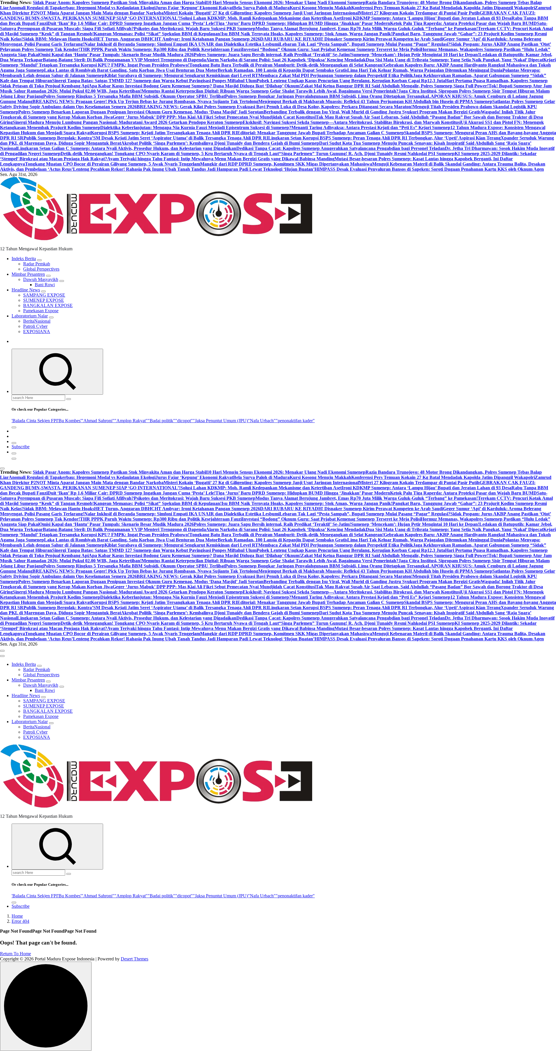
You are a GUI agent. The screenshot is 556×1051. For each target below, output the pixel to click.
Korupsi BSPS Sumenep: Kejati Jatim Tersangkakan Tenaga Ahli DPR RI (164, 132)
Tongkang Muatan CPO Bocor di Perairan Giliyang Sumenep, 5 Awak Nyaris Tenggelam (112, 163)
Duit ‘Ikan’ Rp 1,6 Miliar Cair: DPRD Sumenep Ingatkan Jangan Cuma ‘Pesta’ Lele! (131, 23)
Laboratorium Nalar (30, 315)
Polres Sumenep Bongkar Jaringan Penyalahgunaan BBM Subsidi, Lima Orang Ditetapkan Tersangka (326, 96)
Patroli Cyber (35, 326)
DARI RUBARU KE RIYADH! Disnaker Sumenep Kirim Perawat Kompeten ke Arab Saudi (351, 38)
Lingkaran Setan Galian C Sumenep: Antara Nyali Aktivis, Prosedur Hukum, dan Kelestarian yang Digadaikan (126, 148)
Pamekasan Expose (40, 310)
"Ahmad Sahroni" (97, 420)
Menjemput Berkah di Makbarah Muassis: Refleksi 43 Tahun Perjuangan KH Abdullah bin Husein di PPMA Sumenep (375, 101)
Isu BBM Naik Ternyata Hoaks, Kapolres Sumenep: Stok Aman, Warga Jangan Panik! (307, 33)
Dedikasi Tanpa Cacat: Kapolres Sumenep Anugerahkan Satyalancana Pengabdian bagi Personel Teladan (340, 148)
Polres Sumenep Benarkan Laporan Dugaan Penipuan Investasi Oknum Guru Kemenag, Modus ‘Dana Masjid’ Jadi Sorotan (141, 111)
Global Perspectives (41, 269)
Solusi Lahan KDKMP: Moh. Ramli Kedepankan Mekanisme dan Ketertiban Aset (261, 18)
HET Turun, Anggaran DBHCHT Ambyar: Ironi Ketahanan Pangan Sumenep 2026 (177, 38)
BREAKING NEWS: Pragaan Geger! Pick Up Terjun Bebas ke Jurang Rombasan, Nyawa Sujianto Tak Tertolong (145, 101)
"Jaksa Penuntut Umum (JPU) (220, 420)
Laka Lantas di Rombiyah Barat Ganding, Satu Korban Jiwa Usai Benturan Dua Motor (131, 70)
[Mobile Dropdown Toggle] (39, 260)
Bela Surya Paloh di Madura (261, 7)
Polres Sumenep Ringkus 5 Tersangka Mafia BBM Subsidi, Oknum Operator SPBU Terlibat (134, 96)
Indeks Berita (24, 258)
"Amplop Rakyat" (131, 420)
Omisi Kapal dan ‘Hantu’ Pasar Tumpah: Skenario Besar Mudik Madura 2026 (116, 54)
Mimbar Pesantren (28, 274)
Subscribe (21, 446)
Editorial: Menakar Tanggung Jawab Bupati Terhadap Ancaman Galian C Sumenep (320, 132)
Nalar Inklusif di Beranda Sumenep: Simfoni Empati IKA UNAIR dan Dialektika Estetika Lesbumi (181, 44)
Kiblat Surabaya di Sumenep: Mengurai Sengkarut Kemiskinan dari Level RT (181, 75)
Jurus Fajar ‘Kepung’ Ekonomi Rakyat (194, 7)
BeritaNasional (36, 321)
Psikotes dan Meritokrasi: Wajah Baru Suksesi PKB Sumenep (194, 28)
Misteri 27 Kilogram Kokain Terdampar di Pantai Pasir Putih (419, 12)
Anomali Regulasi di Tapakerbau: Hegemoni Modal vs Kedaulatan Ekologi (82, 7)
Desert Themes (134, 958)
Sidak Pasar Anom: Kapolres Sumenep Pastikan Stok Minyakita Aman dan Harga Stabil (120, 2)
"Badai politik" (161, 420)
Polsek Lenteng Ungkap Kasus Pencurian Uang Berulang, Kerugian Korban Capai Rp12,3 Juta (351, 80)
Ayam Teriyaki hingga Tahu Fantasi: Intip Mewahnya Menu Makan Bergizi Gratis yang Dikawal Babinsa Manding (220, 158)
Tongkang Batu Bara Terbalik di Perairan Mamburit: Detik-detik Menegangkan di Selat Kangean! (286, 65)
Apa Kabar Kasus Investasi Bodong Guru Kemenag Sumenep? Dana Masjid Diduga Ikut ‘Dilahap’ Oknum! (195, 85)
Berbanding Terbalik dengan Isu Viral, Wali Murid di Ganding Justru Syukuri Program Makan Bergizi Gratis (372, 111)
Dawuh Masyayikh (40, 279)
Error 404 (20, 921)
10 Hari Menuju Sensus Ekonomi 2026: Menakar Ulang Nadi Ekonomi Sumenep (286, 2)
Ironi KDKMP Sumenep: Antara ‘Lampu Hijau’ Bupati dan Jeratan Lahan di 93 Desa (426, 18)
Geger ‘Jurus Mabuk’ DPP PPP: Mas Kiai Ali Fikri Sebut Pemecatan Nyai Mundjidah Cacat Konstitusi (214, 117)
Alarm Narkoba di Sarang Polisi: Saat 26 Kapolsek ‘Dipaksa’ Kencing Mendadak (286, 59)
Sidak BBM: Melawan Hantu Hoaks (58, 38)
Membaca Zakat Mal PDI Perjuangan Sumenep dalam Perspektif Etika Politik (335, 75)
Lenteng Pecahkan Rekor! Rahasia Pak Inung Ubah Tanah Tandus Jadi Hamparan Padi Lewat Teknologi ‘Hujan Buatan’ (193, 169)
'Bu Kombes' (69, 420)
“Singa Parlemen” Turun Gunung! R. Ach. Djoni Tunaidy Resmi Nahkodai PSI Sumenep (367, 153)
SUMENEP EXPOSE (43, 300)
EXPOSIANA (36, 331)
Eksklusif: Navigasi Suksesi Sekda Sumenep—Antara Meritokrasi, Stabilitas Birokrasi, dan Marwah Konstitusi (352, 122)
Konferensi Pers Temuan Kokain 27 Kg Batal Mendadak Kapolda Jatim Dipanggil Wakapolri (443, 7)
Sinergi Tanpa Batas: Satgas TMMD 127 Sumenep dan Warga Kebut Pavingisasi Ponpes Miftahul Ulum (154, 80)
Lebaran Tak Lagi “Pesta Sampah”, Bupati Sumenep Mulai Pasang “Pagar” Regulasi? (364, 44)
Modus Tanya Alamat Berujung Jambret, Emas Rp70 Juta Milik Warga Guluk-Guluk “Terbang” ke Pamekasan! (366, 28)
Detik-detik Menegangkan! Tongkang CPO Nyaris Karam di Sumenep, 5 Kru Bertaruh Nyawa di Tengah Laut (170, 153)
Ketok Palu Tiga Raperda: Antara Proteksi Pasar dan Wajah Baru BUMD (463, 23)
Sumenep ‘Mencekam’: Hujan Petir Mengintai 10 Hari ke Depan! (415, 54)
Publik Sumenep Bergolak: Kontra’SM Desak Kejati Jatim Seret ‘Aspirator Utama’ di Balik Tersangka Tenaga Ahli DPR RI (145, 137)
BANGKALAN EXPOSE (48, 305)
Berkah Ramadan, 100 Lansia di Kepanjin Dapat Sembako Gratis (282, 70)
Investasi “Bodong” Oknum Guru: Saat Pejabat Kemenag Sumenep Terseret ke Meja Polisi (331, 49)
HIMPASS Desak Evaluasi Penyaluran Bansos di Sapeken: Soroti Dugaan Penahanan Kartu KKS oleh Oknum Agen (429, 169)
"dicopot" (184, 420)
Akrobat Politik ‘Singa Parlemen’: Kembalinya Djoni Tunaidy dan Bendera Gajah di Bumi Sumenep (220, 143)
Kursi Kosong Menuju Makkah (320, 7)
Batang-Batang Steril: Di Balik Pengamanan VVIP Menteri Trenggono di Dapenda (124, 59)
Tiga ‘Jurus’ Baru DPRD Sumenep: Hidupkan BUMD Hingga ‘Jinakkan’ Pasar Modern (302, 23)
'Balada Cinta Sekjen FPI (35, 420)
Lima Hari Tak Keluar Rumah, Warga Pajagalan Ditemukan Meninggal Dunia (424, 70)
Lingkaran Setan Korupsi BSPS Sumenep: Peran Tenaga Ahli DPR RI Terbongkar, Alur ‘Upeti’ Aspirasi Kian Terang (384, 137)
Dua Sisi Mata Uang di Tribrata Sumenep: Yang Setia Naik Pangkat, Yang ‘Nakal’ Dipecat (454, 59)
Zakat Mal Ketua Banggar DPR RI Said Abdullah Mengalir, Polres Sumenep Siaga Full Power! (395, 85)
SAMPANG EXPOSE (44, 295)
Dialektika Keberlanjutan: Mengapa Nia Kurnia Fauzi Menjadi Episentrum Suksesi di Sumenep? (195, 127)
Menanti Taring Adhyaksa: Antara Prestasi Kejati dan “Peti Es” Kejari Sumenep (370, 127)
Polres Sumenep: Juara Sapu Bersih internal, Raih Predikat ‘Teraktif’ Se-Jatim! (272, 54)
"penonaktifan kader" (295, 420)
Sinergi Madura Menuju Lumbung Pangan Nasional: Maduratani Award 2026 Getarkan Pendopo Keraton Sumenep (128, 122)
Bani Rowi (45, 284)
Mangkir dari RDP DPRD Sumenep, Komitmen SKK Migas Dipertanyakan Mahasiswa (286, 163)
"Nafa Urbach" (262, 420)
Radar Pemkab (36, 263)
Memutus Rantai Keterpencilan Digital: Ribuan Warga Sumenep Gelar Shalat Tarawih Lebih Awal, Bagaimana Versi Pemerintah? (270, 91)
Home (17, 916)
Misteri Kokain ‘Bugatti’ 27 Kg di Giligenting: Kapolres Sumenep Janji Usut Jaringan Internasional (261, 12)
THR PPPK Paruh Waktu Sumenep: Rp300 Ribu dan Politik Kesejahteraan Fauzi (161, 49)
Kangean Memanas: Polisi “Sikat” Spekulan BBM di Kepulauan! (158, 33)
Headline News (26, 289)
